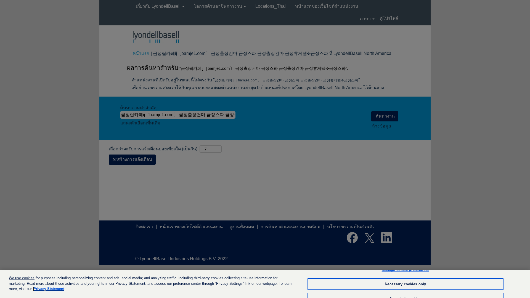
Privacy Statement (48, 289)
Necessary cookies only (405, 284)
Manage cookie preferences (405, 270)
